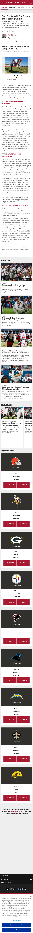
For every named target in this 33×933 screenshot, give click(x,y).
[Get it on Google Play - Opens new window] (22, 890)
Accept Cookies (16, 929)
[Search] (27, 3)
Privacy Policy (14, 916)
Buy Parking (23, 484)
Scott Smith (10, 34)
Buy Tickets (10, 484)
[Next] (21, 75)
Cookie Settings (16, 920)
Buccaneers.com (16, 811)
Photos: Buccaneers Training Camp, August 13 (15, 47)
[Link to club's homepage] (2, 2)
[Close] (31, 896)
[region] (16, 913)
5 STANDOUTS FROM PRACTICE (17, 205)
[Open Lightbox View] (16, 69)
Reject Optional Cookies (16, 925)
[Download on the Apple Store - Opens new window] (10, 889)
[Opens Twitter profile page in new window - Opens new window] (9, 38)
